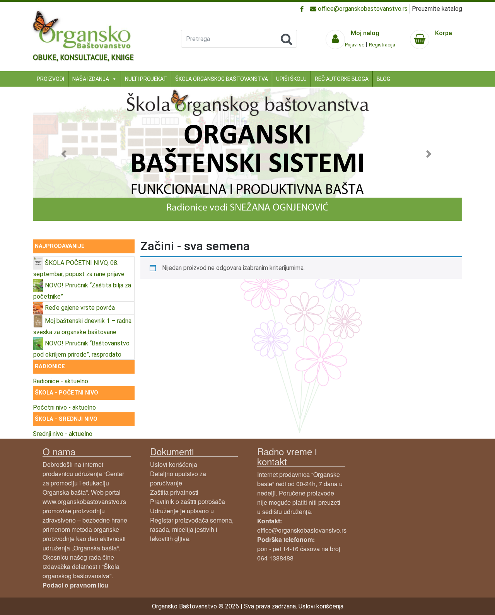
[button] (65, 154)
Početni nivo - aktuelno (64, 407)
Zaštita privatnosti (174, 492)
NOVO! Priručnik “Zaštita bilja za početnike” (82, 291)
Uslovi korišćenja (173, 464)
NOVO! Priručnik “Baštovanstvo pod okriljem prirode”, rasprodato (81, 349)
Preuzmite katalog (437, 8)
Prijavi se (355, 45)
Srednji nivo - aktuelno (62, 433)
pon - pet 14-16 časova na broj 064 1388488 (298, 548)
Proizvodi (50, 79)
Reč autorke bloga (342, 79)
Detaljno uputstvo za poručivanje (178, 478)
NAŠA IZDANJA (90, 79)
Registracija (382, 45)
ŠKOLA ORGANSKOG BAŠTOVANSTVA (221, 79)
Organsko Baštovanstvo (184, 606)
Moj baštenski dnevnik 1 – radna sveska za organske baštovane (82, 326)
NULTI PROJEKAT (146, 79)
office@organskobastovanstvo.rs (362, 8)
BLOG (383, 79)
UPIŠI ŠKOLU (291, 79)
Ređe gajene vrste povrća (80, 307)
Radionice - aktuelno (60, 381)
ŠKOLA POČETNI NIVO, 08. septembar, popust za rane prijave (79, 268)
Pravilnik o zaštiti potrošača (187, 501)
